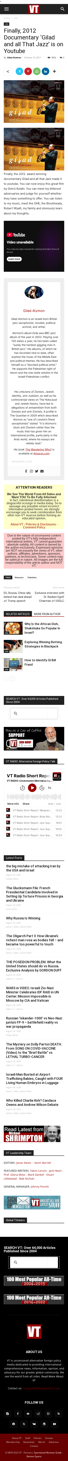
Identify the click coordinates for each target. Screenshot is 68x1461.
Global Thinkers (15, 1220)
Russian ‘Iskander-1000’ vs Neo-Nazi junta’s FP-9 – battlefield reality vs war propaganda (34, 1022)
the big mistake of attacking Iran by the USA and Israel (33, 868)
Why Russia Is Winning (23, 918)
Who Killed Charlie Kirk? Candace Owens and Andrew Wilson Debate (32, 1102)
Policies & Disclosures (41, 524)
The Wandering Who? (38, 449)
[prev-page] (6, 678)
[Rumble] (48, 1414)
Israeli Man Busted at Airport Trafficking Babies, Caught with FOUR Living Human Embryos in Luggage (34, 1078)
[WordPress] (44, 1424)
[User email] (42, 471)
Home (7, 18)
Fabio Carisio (38, 1170)
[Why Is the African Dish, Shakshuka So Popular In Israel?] (13, 628)
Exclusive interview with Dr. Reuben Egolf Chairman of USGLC (49, 597)
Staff (27, 1438)
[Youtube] (54, 1424)
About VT (17, 524)
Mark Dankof (36, 1174)
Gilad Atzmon (14, 57)
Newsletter (29, 1442)
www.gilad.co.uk (22, 461)
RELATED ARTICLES (18, 614)
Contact (34, 1446)
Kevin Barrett (42, 1163)
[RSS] (58, 1414)
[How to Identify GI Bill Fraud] (13, 664)
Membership (13, 1442)
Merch (41, 1442)
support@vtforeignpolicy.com (41, 1388)
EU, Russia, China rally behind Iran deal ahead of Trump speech (18, 597)
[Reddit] (38, 1414)
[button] (6, 9)
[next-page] (12, 678)
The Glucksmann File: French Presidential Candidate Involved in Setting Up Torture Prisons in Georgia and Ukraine (34, 894)
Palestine (32, 577)
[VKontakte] (34, 1424)
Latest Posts (14, 857)
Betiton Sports (34, 1456)
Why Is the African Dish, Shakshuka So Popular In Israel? (42, 628)
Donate (49, 1438)
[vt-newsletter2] (32, 1208)
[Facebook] (26, 471)
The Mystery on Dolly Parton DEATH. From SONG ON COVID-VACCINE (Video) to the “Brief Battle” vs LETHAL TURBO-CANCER (34, 1050)
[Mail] (28, 1414)
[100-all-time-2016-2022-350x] (34, 1303)
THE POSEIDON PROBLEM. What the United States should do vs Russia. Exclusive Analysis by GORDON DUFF (34, 966)
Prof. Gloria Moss (14, 1174)
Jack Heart (55, 1170)
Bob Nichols (26, 1178)
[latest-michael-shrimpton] (32, 1141)
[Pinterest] (28, 71)
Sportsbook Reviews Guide (48, 1452)
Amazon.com (41, 453)
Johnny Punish (40, 1186)
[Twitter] (19, 71)
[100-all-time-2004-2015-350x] (34, 1285)
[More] (54, 71)
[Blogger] (7, 1414)
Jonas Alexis (23, 1163)
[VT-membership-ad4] (34, 749)
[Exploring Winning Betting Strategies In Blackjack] (13, 646)
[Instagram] (31, 471)
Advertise (54, 1442)
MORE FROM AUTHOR (47, 614)
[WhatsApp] (37, 71)
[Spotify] (13, 1424)
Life (16, 18)
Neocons (19, 577)
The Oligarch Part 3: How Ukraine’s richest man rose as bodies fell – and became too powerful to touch (34, 940)
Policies (38, 1438)
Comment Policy (34, 527)
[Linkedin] (45, 71)
